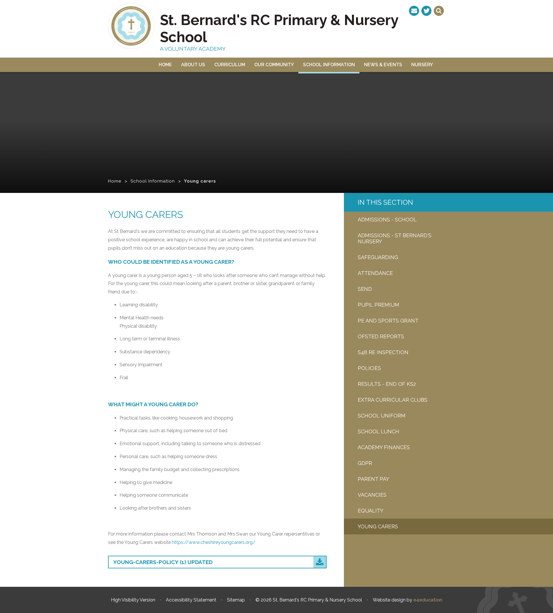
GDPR (365, 463)
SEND (365, 289)
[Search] (439, 11)
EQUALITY (370, 511)
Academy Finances (384, 447)
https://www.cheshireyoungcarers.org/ (213, 542)
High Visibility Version (133, 600)
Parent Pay (373, 479)
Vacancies (372, 495)
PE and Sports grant (388, 321)
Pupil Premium (378, 305)
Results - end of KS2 (387, 384)
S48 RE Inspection (383, 352)
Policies (369, 368)
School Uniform (382, 416)
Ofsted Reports (381, 336)
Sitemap (236, 600)
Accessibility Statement (191, 600)
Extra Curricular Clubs (392, 400)
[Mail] (414, 11)
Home (114, 181)
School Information (152, 181)
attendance (375, 273)
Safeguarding (378, 257)
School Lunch (378, 431)
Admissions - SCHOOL (387, 220)
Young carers (200, 181)
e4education (427, 600)
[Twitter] (426, 11)
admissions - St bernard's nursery (394, 238)
